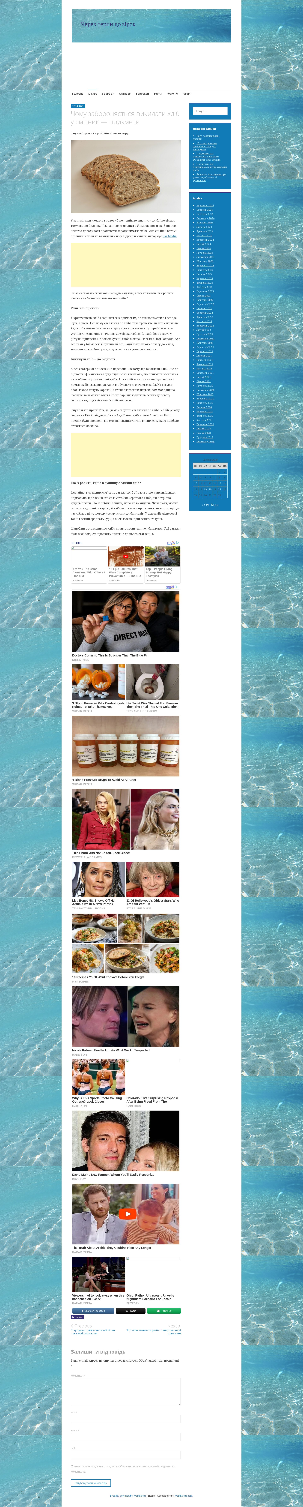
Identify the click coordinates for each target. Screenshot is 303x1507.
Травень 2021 (204, 364)
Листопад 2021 (205, 338)
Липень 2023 (204, 274)
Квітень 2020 (204, 420)
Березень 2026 (205, 205)
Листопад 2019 (205, 441)
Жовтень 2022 (204, 300)
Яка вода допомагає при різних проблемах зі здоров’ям (209, 177)
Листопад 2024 (205, 218)
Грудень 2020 (204, 385)
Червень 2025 (204, 209)
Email (75, 1430)
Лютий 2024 (203, 244)
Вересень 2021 (205, 347)
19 (205, 489)
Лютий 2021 (203, 377)
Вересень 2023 (205, 265)
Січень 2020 (203, 433)
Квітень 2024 (204, 235)
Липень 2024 (204, 227)
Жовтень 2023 (204, 261)
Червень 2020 (204, 411)
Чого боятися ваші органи (206, 137)
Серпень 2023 (204, 270)
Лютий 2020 (203, 428)
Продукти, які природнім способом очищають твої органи (206, 156)
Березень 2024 (205, 239)
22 (219, 489)
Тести (158, 93)
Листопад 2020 (205, 390)
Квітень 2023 (204, 287)
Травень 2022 (204, 317)
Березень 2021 (205, 373)
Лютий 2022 (203, 330)
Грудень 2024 (204, 214)
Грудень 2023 (204, 252)
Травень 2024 (204, 231)
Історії (186, 93)
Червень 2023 (204, 278)
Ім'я (74, 1412)
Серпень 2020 (204, 402)
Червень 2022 (204, 312)
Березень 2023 (205, 291)
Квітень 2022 (204, 321)
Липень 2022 (204, 308)
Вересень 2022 (205, 304)
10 (195, 483)
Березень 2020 (205, 424)
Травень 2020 (204, 415)
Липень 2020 (204, 407)
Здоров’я (108, 93)
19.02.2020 (78, 106)
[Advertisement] (151, 70)
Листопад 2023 (205, 257)
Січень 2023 (203, 295)
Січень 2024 (203, 248)
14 (214, 483)
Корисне (172, 93)
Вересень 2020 (205, 398)
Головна (77, 93)
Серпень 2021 (204, 351)
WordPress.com (183, 1495)
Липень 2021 (204, 355)
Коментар (78, 1375)
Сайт (74, 1448)
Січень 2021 (203, 381)
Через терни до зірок (108, 24)
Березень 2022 (205, 325)
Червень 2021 (204, 360)
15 (219, 483)
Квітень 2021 (204, 368)
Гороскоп (142, 93)
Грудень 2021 (204, 334)
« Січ (205, 505)
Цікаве (92, 93)
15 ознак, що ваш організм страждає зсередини (205, 146)
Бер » (214, 505)
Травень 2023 (204, 282)
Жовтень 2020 (204, 394)
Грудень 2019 (204, 437)
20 (210, 489)
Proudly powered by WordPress (128, 1495)
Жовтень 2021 (204, 343)
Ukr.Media (170, 236)
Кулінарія (125, 93)
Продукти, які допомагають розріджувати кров (210, 167)
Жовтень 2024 (204, 222)
